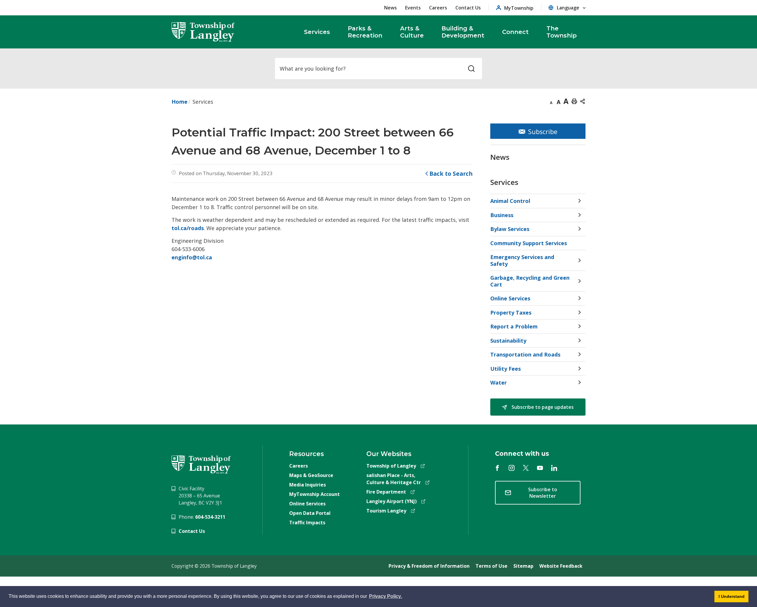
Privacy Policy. (385, 597)
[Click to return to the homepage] (203, 32)
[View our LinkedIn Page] (554, 468)
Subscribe (542, 131)
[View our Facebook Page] (497, 468)
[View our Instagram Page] (511, 468)
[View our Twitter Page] (526, 468)
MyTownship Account (314, 494)
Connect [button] (515, 31)
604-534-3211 (210, 517)
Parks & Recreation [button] (365, 32)
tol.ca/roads (188, 228)
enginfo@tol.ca (192, 257)
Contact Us (468, 8)
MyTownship (518, 8)
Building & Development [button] (462, 32)
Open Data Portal (310, 513)
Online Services (307, 503)
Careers (438, 8)
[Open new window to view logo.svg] (201, 464)
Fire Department (386, 492)
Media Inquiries (307, 484)
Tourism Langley (386, 510)
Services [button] (317, 31)
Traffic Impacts (307, 522)
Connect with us (522, 453)
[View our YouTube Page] (540, 468)
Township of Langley (391, 466)
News (390, 8)
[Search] (471, 68)
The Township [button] (561, 32)
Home (179, 101)
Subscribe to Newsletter (542, 492)
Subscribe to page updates (542, 407)
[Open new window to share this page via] (582, 101)
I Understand (729, 598)
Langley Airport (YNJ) (391, 501)
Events (413, 8)
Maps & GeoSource (311, 475)
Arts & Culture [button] (412, 32)
